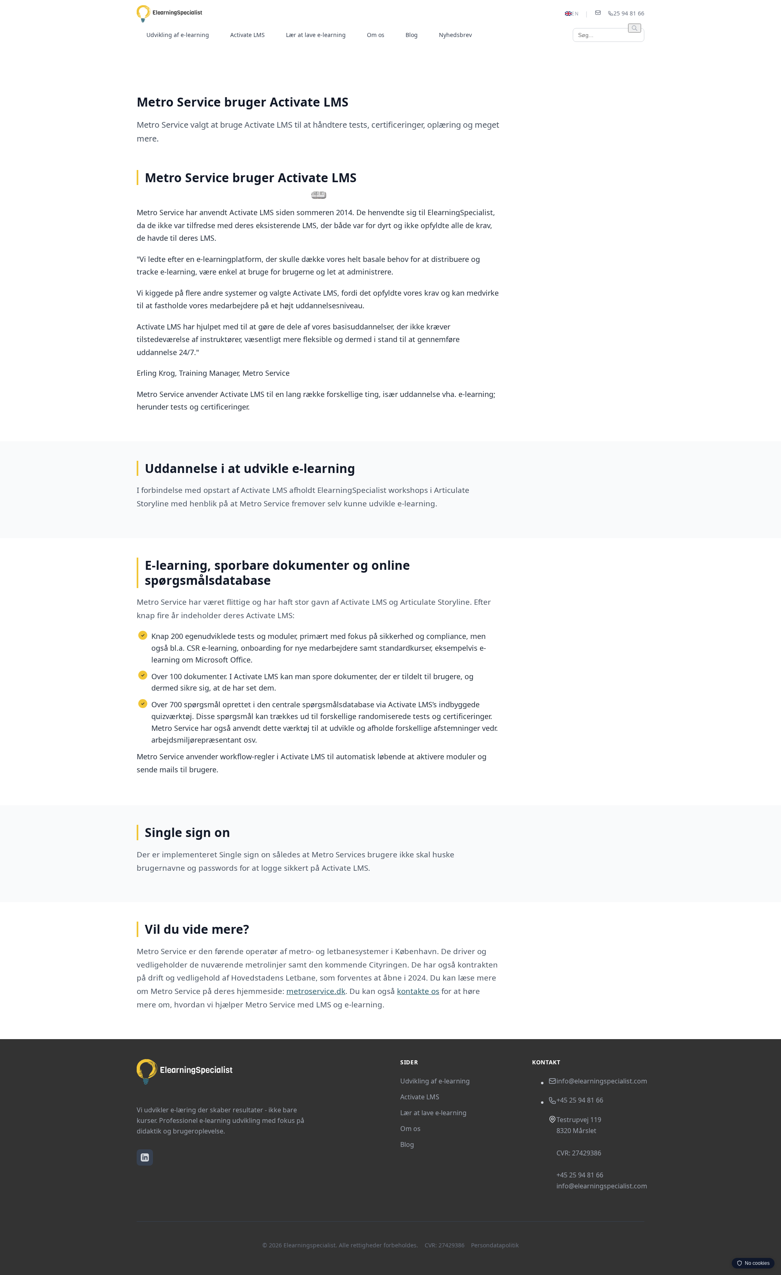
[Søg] (634, 28)
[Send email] (598, 14)
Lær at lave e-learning (316, 35)
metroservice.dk (315, 991)
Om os (375, 35)
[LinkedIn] (145, 1157)
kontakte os (418, 991)
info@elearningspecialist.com (601, 1081)
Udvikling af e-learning (177, 35)
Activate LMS (247, 35)
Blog (412, 35)
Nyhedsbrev (455, 35)
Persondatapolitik (495, 1245)
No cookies (757, 1263)
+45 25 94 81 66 (579, 1100)
